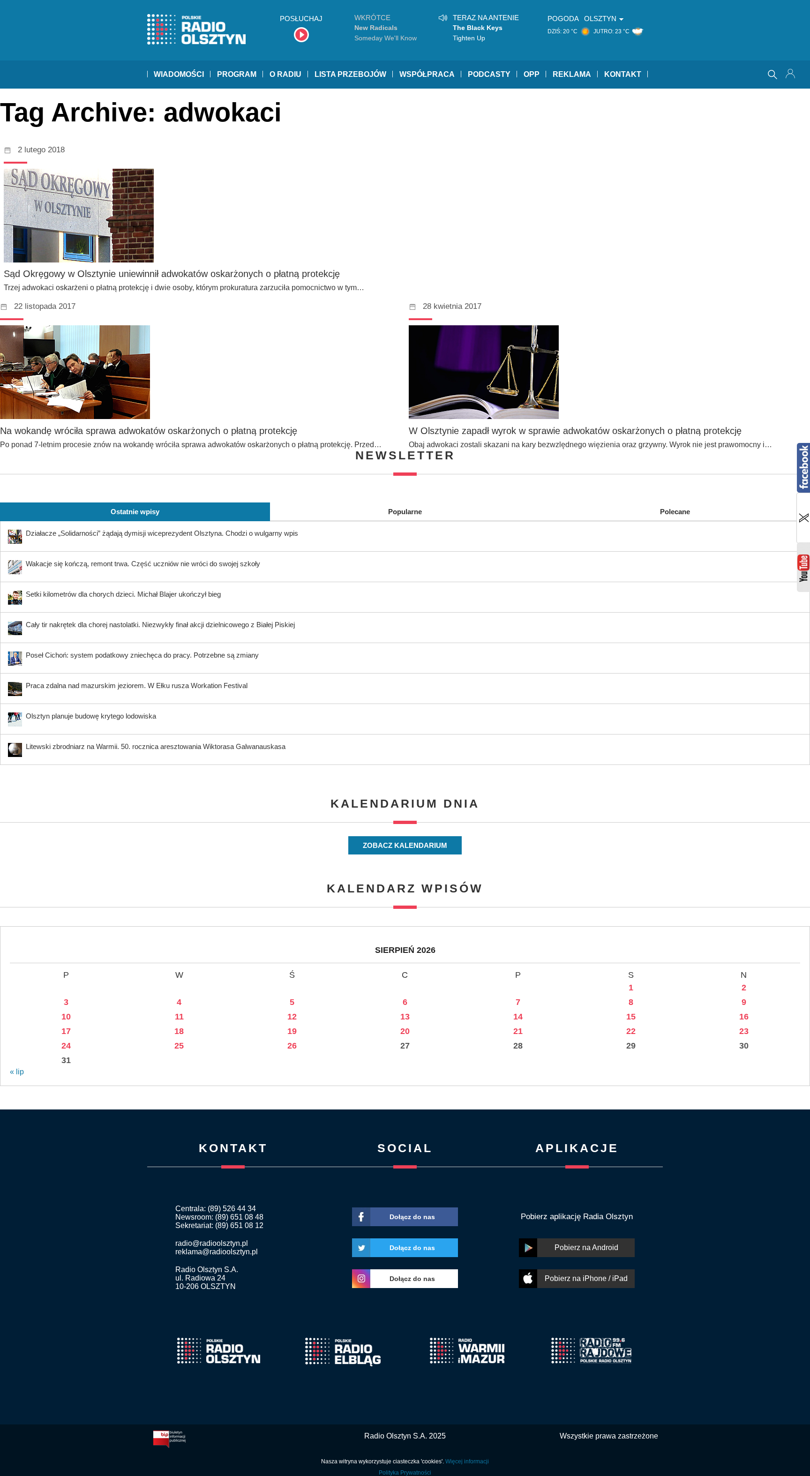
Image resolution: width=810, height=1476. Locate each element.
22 (631, 1031)
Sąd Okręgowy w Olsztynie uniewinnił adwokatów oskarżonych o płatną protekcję (172, 274)
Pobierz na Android (586, 1247)
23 (744, 1031)
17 (66, 1031)
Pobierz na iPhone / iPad (586, 1278)
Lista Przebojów (350, 74)
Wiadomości (179, 74)
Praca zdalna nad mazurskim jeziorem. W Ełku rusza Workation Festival (137, 685)
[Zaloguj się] (791, 74)
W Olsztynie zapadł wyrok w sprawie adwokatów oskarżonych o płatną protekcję (575, 431)
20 (405, 1031)
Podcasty (489, 74)
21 (518, 1031)
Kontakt (622, 74)
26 (292, 1045)
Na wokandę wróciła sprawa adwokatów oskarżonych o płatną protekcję (148, 431)
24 (66, 1045)
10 (66, 1016)
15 (631, 1016)
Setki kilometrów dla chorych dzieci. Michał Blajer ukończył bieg (123, 594)
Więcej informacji (467, 1461)
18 (179, 1031)
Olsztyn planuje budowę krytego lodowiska (91, 716)
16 (744, 1016)
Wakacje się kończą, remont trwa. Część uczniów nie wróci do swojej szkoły (143, 564)
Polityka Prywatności (405, 1472)
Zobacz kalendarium (405, 845)
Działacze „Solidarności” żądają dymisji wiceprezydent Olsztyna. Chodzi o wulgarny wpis (162, 533)
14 (518, 1016)
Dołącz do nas (412, 1217)
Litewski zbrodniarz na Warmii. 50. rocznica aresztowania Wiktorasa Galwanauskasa (155, 746)
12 (292, 1016)
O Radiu (285, 74)
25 (179, 1045)
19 (292, 1031)
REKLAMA (572, 74)
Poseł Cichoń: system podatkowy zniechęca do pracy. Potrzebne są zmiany (142, 655)
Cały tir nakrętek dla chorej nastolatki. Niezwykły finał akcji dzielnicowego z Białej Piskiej (160, 625)
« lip (17, 1072)
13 (405, 1016)
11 (179, 1016)
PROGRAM (236, 74)
